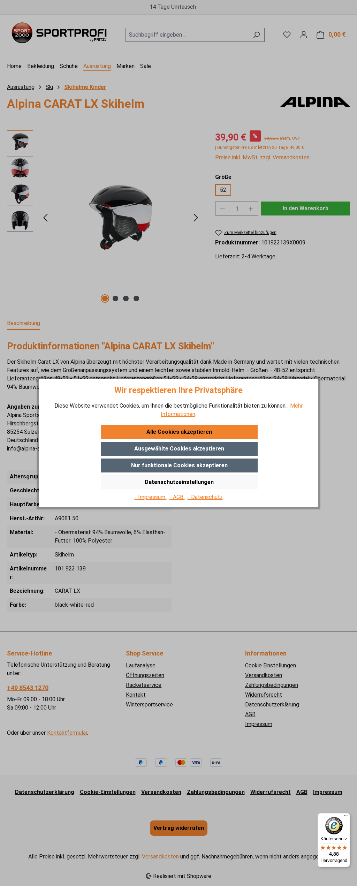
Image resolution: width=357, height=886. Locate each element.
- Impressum (151, 497)
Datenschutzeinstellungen (179, 482)
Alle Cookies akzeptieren (179, 432)
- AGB (177, 497)
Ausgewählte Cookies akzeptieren (179, 448)
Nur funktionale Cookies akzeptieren (179, 465)
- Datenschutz (205, 497)
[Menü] (346, 817)
